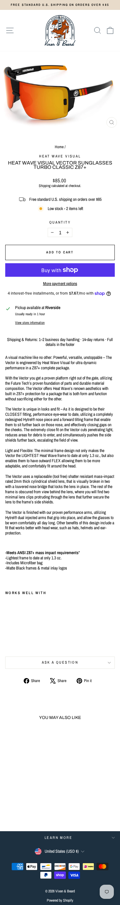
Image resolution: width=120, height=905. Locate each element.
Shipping (44, 185)
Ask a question (60, 662)
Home (59, 146)
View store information (30, 322)
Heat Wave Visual (60, 156)
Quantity (60, 222)
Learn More (58, 837)
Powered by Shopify (60, 900)
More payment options (60, 283)
